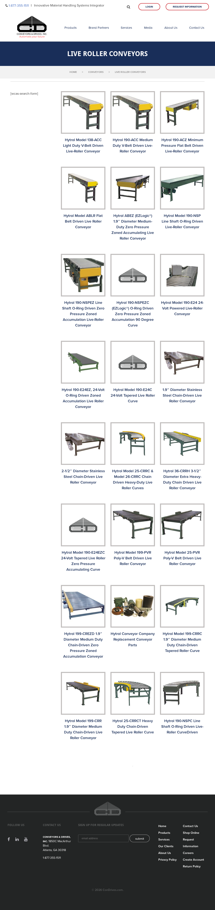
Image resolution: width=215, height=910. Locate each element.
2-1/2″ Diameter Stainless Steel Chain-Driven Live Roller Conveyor (83, 477)
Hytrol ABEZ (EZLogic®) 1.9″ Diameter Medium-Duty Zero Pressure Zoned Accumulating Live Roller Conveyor (132, 227)
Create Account (193, 859)
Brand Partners (99, 28)
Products (70, 28)
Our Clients (165, 846)
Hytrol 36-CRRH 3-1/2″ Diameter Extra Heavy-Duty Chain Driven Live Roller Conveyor (182, 479)
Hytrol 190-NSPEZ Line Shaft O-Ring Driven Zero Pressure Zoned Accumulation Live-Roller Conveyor (83, 314)
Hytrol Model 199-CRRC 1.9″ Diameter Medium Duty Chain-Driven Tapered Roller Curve (182, 642)
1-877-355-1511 (19, 6)
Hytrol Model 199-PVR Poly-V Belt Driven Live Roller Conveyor (133, 558)
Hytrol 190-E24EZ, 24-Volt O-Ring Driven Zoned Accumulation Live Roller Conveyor (83, 398)
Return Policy (192, 866)
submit (139, 838)
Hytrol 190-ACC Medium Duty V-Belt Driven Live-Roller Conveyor (133, 145)
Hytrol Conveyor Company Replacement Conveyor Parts (133, 639)
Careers (188, 853)
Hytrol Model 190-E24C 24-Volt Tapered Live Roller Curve (133, 395)
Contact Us (196, 28)
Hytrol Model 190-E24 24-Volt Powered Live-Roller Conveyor (182, 308)
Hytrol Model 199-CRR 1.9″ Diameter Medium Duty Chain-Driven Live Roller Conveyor (83, 729)
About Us (170, 28)
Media (148, 28)
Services (126, 28)
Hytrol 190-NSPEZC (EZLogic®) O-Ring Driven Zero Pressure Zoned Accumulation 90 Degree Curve (133, 314)
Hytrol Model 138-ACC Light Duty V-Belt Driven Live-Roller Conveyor (83, 145)
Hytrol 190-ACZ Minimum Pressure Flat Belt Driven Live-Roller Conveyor (182, 145)
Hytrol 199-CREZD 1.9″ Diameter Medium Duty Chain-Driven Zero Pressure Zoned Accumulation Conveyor (83, 645)
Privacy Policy (167, 859)
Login (149, 6)
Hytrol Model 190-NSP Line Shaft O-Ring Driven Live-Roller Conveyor (182, 221)
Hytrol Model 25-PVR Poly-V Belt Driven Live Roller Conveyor (182, 558)
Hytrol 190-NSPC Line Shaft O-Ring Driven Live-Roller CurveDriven (182, 726)
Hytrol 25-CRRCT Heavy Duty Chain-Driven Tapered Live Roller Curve (132, 726)
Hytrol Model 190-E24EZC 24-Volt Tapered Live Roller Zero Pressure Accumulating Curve (83, 561)
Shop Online (191, 833)
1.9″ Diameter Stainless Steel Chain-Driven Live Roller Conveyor (182, 395)
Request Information (187, 6)
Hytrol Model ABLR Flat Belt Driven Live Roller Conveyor (83, 221)
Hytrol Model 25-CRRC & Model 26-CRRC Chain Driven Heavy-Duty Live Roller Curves (132, 479)
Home (162, 826)
